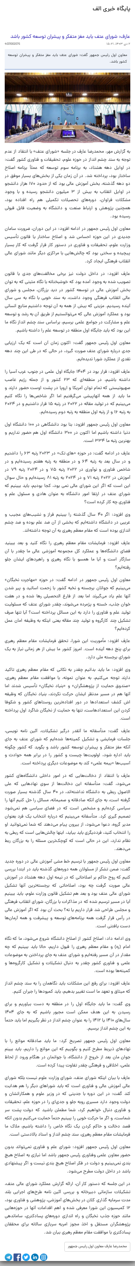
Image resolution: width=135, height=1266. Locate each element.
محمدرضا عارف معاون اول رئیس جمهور (97, 1246)
